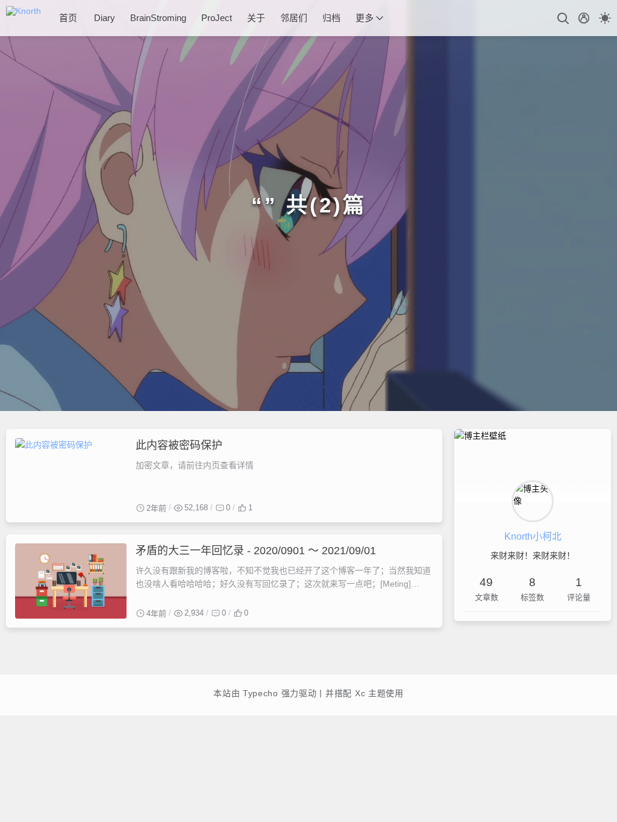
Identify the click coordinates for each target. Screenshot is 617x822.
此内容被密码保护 (179, 445)
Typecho (260, 693)
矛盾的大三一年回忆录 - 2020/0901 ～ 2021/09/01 (256, 551)
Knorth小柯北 (533, 536)
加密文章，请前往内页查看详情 (195, 465)
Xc (360, 693)
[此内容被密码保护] (71, 475)
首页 (68, 18)
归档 (331, 18)
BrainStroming (158, 18)
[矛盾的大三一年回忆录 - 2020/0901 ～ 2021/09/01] (71, 581)
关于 (256, 18)
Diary (104, 18)
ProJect (216, 18)
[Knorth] (28, 18)
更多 (364, 18)
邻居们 (293, 18)
